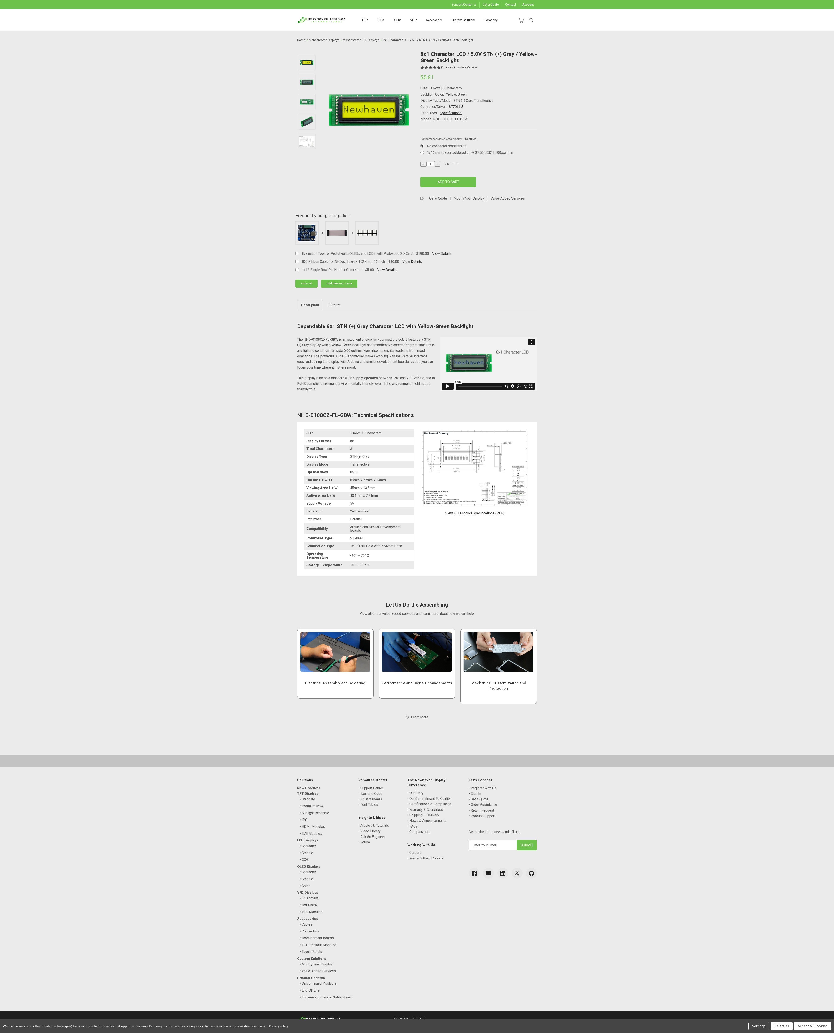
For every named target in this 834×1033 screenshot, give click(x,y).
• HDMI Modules (312, 827)
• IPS (303, 820)
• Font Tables (368, 805)
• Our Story (415, 793)
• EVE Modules (311, 833)
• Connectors (309, 931)
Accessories (434, 20)
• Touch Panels (311, 952)
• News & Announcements (427, 821)
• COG (304, 860)
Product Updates (311, 978)
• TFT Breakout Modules (318, 945)
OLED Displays (309, 866)
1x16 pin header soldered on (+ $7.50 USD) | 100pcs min (470, 152)
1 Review (333, 305)
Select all (306, 283)
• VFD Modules (311, 912)
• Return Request (481, 810)
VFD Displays (307, 893)
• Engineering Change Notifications (326, 997)
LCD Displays (307, 840)
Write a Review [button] (467, 67)
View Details (442, 253)
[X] (517, 873)
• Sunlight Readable (314, 813)
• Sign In (475, 794)
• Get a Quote (478, 799)
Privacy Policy (278, 1026)
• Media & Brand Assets (425, 858)
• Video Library (369, 831)
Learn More (419, 717)
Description (310, 305)
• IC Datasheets (370, 799)
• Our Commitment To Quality (429, 799)
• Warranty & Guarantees (425, 810)
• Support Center (370, 788)
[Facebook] (474, 873)
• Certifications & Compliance (429, 804)
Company (491, 20)
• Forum (364, 842)
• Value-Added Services (318, 971)
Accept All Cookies (812, 1026)
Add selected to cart (339, 283)
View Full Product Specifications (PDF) (474, 513)
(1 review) (448, 67)
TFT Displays (307, 794)
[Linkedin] (502, 873)
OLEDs (397, 20)
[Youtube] (488, 873)
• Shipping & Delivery (423, 815)
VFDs (413, 20)
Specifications (451, 113)
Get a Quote (491, 4)
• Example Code (370, 794)
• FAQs (412, 826)
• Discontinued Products (318, 983)
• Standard (307, 799)
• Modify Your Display (316, 964)
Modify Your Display (468, 198)
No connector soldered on (446, 146)
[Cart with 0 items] (521, 20)
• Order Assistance (483, 805)
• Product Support (482, 816)
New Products (308, 788)
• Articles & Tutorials (373, 825)
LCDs (380, 20)
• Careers (414, 853)
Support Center (462, 4)
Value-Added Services (508, 198)
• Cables (306, 924)
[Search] (531, 20)
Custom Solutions (463, 20)
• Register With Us (482, 788)
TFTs (365, 20)
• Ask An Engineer (371, 837)
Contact (510, 4)
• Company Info (418, 832)
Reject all (781, 1026)
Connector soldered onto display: (449, 138)
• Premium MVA (311, 806)
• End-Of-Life (310, 990)
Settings (759, 1026)
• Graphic (306, 853)
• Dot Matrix (309, 905)
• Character (308, 846)
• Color (305, 886)
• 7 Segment (309, 898)
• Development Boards (317, 938)
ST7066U (456, 107)
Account (528, 4)
